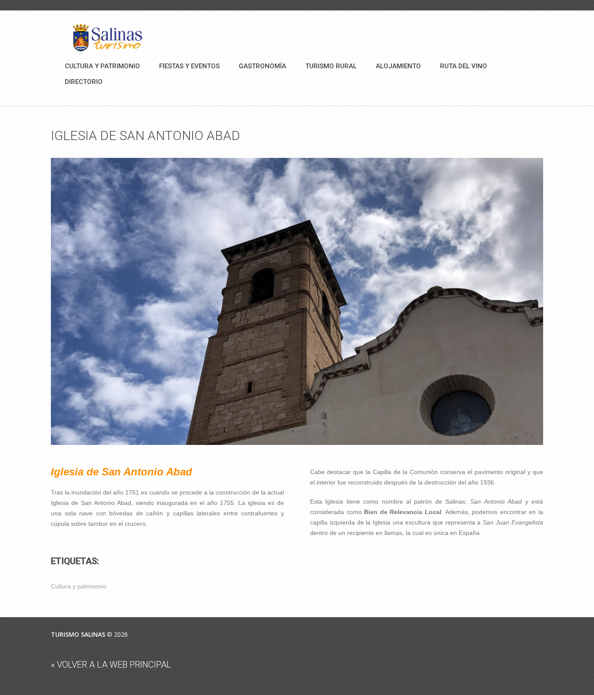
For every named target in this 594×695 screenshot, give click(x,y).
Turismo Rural (331, 66)
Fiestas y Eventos (189, 66)
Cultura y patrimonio (102, 66)
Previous (59, 301)
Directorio (84, 82)
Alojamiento (398, 66)
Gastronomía (262, 66)
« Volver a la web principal (111, 664)
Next (534, 301)
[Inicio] (107, 37)
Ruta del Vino (463, 66)
